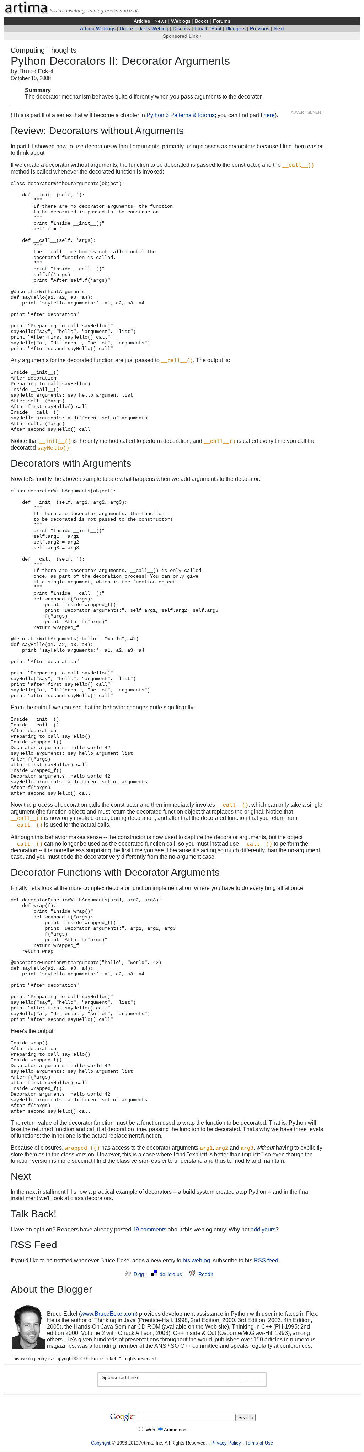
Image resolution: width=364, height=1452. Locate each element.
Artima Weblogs (98, 28)
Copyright (101, 1443)
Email (200, 28)
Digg (139, 1274)
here (269, 115)
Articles (142, 21)
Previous (259, 28)
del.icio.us (171, 1274)
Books (202, 21)
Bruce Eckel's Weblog (144, 28)
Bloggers (236, 28)
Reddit (205, 1274)
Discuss (181, 28)
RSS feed (266, 1260)
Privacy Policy (226, 1443)
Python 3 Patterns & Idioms (180, 115)
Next (279, 28)
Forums (221, 21)
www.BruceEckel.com (108, 1314)
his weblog (196, 1260)
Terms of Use (259, 1443)
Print (216, 28)
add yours (263, 1229)
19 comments (149, 1229)
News (160, 21)
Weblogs (181, 21)
